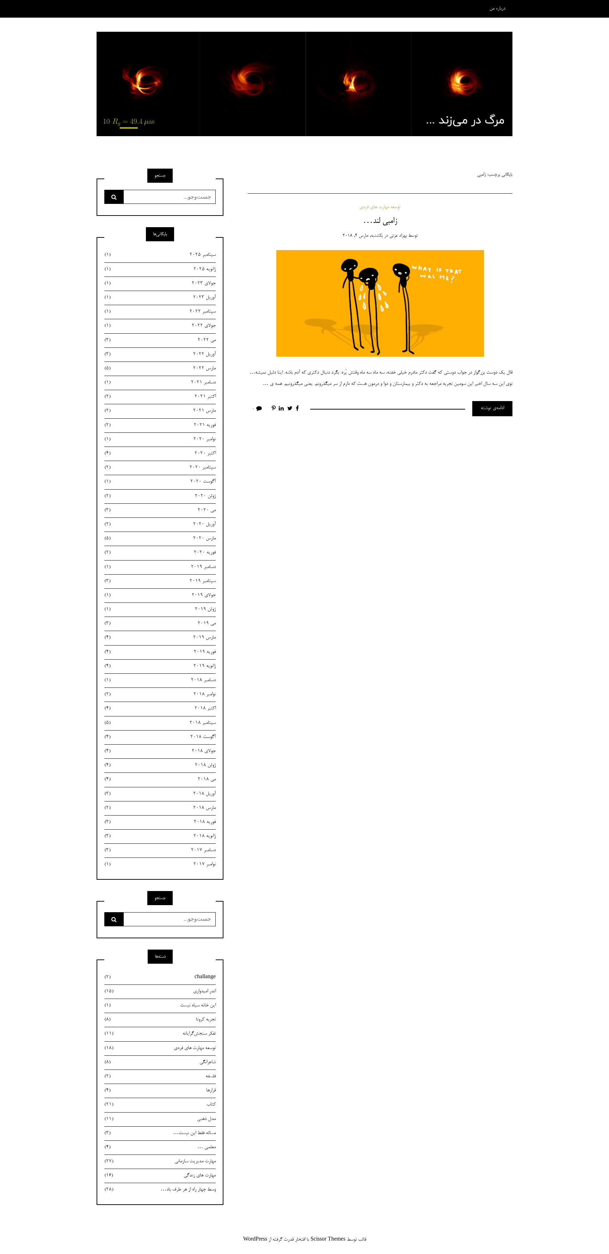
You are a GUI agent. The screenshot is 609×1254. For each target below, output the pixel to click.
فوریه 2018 (160, 822)
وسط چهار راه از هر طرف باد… (160, 1190)
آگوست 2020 (160, 482)
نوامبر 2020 (160, 439)
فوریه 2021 (160, 425)
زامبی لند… (380, 221)
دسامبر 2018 (160, 680)
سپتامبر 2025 (160, 255)
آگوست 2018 (160, 737)
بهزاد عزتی (398, 235)
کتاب (160, 1105)
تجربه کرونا (160, 1020)
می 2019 (160, 623)
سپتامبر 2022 (160, 312)
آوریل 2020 (160, 524)
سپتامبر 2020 (160, 468)
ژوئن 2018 (160, 765)
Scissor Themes (327, 1240)
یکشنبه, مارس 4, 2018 (363, 235)
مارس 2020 (160, 538)
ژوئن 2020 (160, 496)
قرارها (160, 1091)
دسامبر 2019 (160, 567)
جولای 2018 (160, 751)
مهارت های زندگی (160, 1176)
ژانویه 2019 (160, 666)
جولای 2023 (160, 283)
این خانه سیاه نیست (160, 1005)
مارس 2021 (160, 411)
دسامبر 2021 (160, 383)
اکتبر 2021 (160, 397)
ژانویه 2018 (160, 836)
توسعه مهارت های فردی (379, 207)
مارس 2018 (160, 808)
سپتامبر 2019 (160, 581)
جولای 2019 (160, 595)
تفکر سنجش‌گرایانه (160, 1034)
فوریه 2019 (160, 652)
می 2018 (160, 779)
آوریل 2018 (160, 794)
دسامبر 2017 (160, 850)
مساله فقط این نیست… (160, 1133)
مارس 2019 (160, 638)
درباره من (497, 8)
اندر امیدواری (160, 991)
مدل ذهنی (160, 1119)
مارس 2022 (160, 368)
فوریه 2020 (160, 553)
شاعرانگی (160, 1062)
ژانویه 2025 (160, 269)
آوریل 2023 (160, 298)
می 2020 (160, 510)
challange (160, 977)
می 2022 (160, 340)
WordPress (255, 1240)
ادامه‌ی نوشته (492, 408)
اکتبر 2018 (160, 708)
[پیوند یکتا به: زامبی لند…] (380, 304)
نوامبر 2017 (160, 864)
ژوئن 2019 (160, 609)
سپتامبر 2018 (160, 723)
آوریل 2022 (160, 354)
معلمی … (160, 1147)
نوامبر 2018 (160, 694)
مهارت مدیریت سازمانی (160, 1161)
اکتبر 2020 (160, 453)
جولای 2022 (160, 326)
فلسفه (160, 1076)
